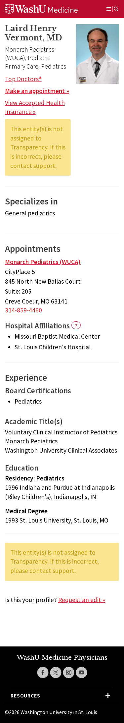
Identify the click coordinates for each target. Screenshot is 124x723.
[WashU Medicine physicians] (49, 9)
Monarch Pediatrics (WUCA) (43, 262)
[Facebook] (43, 672)
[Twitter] (56, 672)
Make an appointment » (37, 91)
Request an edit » (81, 600)
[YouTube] (81, 672)
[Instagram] (68, 672)
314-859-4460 (23, 310)
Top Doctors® (23, 79)
